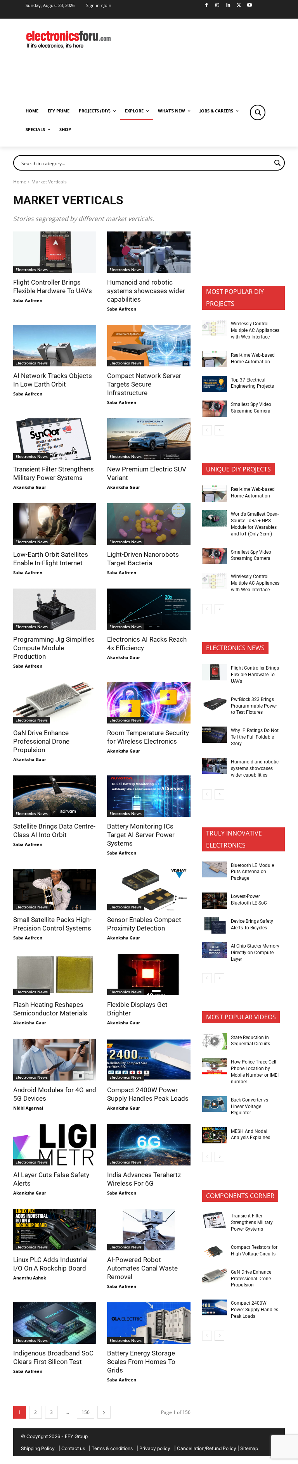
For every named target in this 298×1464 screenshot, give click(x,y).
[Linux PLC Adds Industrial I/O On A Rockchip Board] (54, 1229)
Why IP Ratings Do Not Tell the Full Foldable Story (255, 737)
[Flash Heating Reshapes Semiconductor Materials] (54, 974)
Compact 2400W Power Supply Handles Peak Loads (254, 1309)
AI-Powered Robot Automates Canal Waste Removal (142, 1268)
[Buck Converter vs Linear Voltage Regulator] (214, 1104)
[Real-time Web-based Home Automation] (214, 359)
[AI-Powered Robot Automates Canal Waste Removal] (148, 1229)
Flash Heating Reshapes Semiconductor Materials (50, 1009)
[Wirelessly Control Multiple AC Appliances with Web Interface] (214, 328)
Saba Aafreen (27, 300)
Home (19, 181)
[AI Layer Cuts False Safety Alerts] (54, 1144)
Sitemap (249, 1448)
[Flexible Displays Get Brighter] (148, 974)
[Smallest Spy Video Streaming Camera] (214, 409)
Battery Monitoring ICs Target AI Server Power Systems (141, 834)
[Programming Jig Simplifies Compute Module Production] (54, 609)
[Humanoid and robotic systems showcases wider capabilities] (148, 252)
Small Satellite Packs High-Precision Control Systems (52, 924)
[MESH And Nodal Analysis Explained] (214, 1135)
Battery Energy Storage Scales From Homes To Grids (141, 1361)
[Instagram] (217, 5)
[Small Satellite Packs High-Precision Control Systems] (54, 889)
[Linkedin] (228, 5)
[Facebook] (206, 5)
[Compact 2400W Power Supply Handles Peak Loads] (148, 1059)
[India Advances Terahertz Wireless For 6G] (148, 1144)
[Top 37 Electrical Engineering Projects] (214, 384)
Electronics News (32, 269)
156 (85, 1412)
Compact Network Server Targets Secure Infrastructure (144, 384)
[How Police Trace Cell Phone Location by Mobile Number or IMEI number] (214, 1066)
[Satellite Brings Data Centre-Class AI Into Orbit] (54, 796)
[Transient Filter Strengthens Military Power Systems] (54, 439)
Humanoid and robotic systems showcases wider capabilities (146, 290)
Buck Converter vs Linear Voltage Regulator (249, 1106)
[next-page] (104, 1412)
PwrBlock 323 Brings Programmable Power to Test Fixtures (254, 706)
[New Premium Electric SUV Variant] (148, 439)
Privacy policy (154, 1448)
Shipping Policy (38, 1448)
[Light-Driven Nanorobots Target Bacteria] (148, 524)
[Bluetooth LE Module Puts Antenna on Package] (214, 869)
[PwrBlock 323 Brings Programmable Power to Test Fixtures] (214, 704)
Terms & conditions (112, 1448)
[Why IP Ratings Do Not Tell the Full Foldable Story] (214, 735)
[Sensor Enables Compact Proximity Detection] (148, 889)
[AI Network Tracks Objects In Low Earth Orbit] (54, 345)
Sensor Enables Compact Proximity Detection (144, 924)
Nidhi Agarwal (28, 1108)
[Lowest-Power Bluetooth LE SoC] (214, 901)
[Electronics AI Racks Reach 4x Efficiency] (148, 609)
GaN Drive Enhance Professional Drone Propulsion (41, 741)
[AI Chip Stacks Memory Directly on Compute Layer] (214, 950)
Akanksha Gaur (29, 487)
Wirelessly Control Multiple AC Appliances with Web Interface (255, 330)
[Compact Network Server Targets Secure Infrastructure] (148, 345)
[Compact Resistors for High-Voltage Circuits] (214, 1251)
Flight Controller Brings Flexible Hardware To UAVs (52, 286)
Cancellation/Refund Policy (206, 1448)
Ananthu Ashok (29, 1278)
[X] (238, 5)
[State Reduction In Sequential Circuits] (214, 1041)
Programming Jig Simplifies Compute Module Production (54, 647)
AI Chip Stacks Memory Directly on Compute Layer (255, 952)
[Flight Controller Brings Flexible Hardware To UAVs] (54, 252)
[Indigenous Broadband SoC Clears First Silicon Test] (54, 1323)
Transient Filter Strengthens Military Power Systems (53, 473)
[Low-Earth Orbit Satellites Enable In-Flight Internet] (54, 524)
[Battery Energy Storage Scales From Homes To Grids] (148, 1323)
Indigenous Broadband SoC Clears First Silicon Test (53, 1357)
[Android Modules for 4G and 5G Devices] (54, 1059)
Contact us (73, 1448)
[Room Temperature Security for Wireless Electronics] (148, 702)
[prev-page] (207, 430)
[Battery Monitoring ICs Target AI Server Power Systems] (148, 796)
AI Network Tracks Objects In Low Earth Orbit (52, 380)
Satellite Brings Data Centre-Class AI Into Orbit (54, 830)
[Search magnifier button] (258, 112)
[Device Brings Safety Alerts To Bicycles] (214, 925)
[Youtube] (249, 5)
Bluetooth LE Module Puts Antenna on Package (252, 872)
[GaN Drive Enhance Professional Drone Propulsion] (54, 702)
